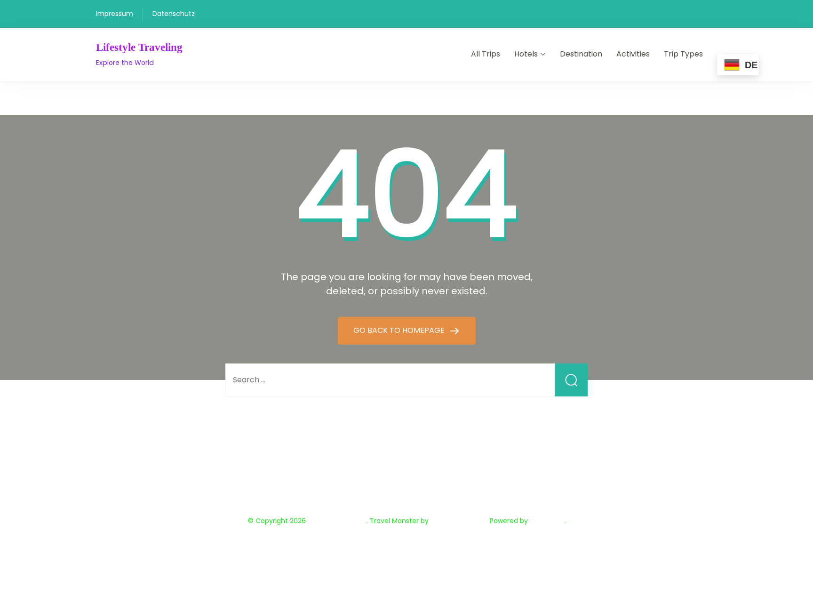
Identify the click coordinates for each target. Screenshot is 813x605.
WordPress (547, 520)
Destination (581, 53)
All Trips (485, 53)
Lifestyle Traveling (139, 47)
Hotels (526, 53)
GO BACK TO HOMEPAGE (399, 330)
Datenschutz (173, 13)
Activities (633, 53)
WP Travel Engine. (459, 520)
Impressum (114, 13)
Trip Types (683, 53)
